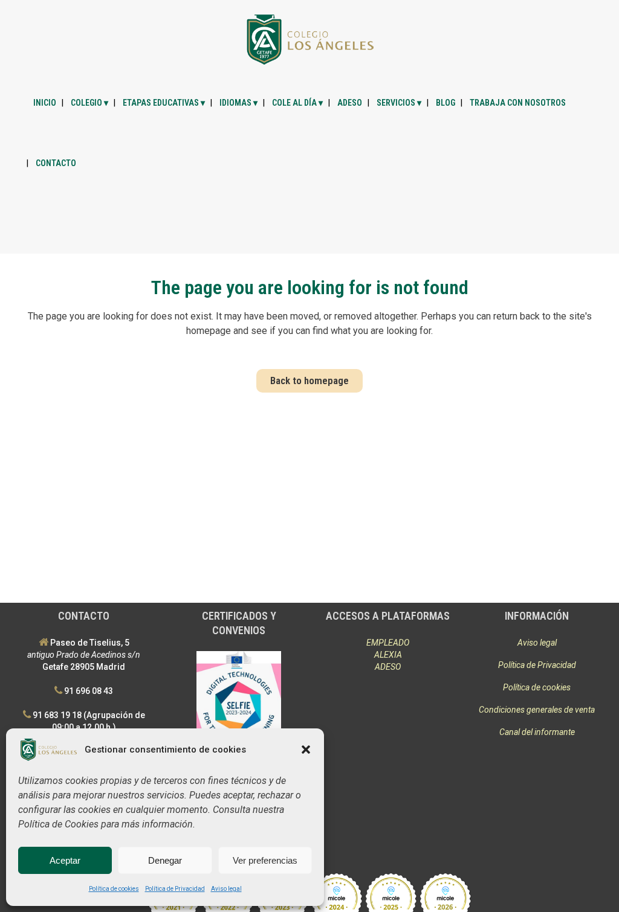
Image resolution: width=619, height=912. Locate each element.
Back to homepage (309, 380)
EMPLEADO (387, 642)
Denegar (165, 860)
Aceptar (65, 860)
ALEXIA (388, 655)
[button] (306, 749)
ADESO (388, 667)
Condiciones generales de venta (537, 710)
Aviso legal (226, 888)
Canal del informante (537, 732)
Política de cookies (114, 888)
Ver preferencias (265, 860)
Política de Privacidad (175, 888)
